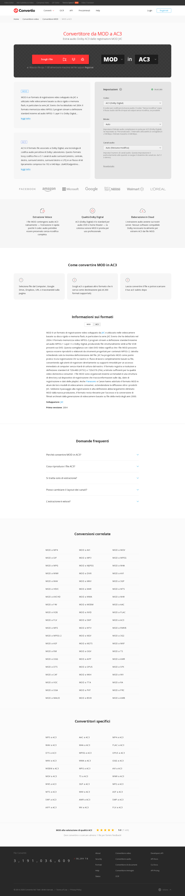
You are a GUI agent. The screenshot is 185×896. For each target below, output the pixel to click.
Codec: (106, 98)
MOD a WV (117, 674)
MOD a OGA (52, 690)
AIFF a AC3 (51, 807)
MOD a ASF (51, 643)
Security (98, 859)
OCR (62, 10)
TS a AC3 (83, 776)
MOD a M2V (85, 635)
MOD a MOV (118, 550)
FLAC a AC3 (118, 745)
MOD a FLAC (118, 612)
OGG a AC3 (118, 760)
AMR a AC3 (84, 799)
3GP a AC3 (84, 784)
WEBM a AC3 (52, 768)
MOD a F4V (51, 604)
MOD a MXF (118, 643)
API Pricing (155, 870)
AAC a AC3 (84, 737)
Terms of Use (61, 890)
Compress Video (42, 2)
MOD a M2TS (86, 643)
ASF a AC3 (117, 791)
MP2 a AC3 (118, 784)
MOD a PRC (118, 690)
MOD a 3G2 (118, 635)
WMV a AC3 (118, 776)
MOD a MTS (118, 589)
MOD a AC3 (118, 620)
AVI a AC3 (117, 768)
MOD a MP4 (52, 550)
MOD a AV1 (118, 573)
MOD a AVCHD (53, 596)
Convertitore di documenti (126, 865)
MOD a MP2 (52, 627)
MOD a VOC (52, 682)
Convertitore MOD (50, 19)
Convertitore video (31, 19)
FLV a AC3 (117, 807)
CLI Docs (154, 865)
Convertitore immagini (124, 870)
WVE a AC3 (51, 784)
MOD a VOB (52, 612)
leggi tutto (25, 118)
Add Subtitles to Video (25, 2)
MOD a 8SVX (85, 698)
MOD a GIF (51, 557)
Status (97, 876)
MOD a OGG (52, 659)
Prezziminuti (84, 10)
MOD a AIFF (85, 659)
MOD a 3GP (118, 581)
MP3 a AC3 (51, 737)
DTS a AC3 (51, 752)
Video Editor (9, 2)
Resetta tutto (108, 166)
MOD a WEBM (86, 604)
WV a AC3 (84, 807)
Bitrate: (106, 119)
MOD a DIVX (85, 573)
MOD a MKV (85, 581)
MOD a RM (51, 651)
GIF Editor (56, 2)
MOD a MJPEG (86, 565)
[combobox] (133, 103)
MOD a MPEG (119, 557)
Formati (98, 865)
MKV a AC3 (51, 760)
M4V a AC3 (84, 791)
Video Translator (87, 2)
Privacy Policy (75, 890)
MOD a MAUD (53, 698)
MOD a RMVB (119, 627)
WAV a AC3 (51, 745)
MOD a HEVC (52, 589)
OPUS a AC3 (118, 752)
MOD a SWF (85, 620)
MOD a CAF (51, 674)
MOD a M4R (85, 589)
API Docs (154, 859)
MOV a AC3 (51, 776)
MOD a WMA (85, 596)
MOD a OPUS (86, 666)
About (97, 853)
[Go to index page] (24, 10)
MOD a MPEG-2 (53, 635)
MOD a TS (117, 651)
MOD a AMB (118, 698)
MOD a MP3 (85, 557)
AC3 (97, 324)
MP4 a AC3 (118, 737)
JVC (103, 332)
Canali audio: (109, 142)
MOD (89, 324)
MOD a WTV (85, 627)
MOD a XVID (85, 612)
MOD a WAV (52, 581)
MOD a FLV (51, 620)
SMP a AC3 (118, 799)
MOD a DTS (52, 666)
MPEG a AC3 (85, 752)
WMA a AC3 (85, 760)
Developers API (157, 853)
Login (149, 10)
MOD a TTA (85, 682)
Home (16, 19)
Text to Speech (68, 2)
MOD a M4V (118, 596)
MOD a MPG (52, 565)
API (71, 10)
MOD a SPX (118, 666)
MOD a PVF (85, 690)
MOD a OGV (85, 651)
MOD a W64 (85, 674)
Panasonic (91, 381)
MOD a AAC (118, 604)
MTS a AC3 (51, 791)
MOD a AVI (84, 550)
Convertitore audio (123, 859)
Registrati (164, 10)
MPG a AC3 (84, 768)
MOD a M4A (118, 565)
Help (98, 10)
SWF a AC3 (51, 799)
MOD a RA (117, 682)
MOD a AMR (118, 659)
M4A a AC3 (84, 745)
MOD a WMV (52, 573)
